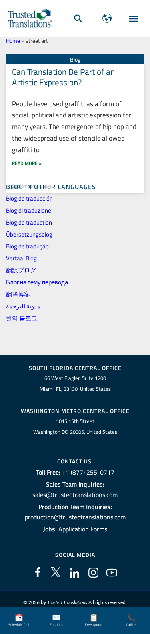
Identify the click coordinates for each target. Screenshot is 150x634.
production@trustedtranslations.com (75, 517)
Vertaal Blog (21, 258)
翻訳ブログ (21, 270)
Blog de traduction (29, 222)
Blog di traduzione (28, 210)
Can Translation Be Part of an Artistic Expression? (63, 77)
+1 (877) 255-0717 (88, 472)
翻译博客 (18, 294)
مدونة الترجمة (23, 306)
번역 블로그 (21, 318)
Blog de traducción (29, 198)
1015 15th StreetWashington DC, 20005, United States (75, 426)
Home (13, 40)
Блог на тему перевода (37, 282)
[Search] (78, 18)
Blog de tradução (27, 246)
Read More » (27, 163)
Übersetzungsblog (29, 234)
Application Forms (82, 529)
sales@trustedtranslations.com (75, 494)
